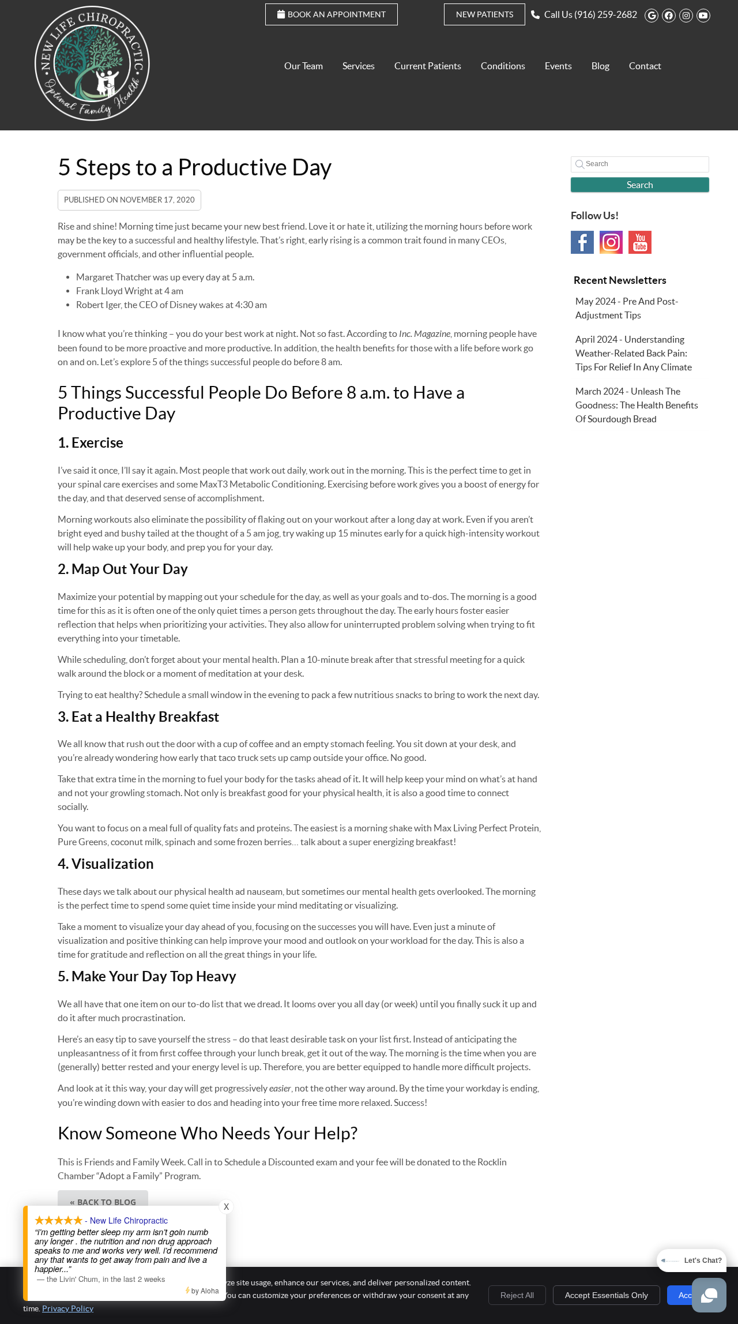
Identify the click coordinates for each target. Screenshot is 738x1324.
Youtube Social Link (640, 242)
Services (358, 66)
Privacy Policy (67, 1308)
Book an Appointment (337, 14)
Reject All (517, 1295)
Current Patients (427, 66)
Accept (691, 1295)
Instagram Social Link (611, 242)
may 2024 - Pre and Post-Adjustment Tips (627, 308)
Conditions (503, 66)
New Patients (484, 14)
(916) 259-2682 (605, 14)
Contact (645, 66)
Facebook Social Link (582, 242)
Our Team (303, 66)
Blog (600, 66)
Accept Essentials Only (606, 1295)
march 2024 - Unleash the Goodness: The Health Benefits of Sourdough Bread (636, 405)
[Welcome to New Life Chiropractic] (92, 117)
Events (558, 66)
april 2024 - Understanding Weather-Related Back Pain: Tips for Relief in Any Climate (633, 353)
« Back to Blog (103, 1202)
